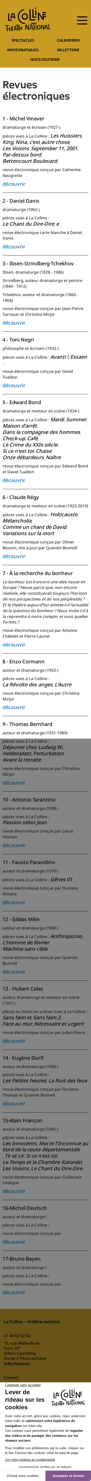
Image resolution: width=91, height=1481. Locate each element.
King (8, 142)
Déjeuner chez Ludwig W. (33, 747)
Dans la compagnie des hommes (41, 432)
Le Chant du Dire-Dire (28, 224)
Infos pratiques (22, 50)
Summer (76, 420)
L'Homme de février (26, 943)
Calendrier (68, 40)
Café (32, 438)
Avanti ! (59, 357)
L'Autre (63, 685)
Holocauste (63, 514)
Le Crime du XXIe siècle (30, 445)
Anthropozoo (66, 936)
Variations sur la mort (28, 533)
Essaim (78, 357)
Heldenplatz (17, 753)
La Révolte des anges (28, 685)
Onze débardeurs (23, 457)
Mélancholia (17, 521)
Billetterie (68, 50)
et (31, 1018)
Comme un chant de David (34, 527)
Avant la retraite (22, 760)
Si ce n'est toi (18, 451)
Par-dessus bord (22, 155)
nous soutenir (45, 59)
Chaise (44, 451)
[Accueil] (28, 19)
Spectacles (23, 40)
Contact (11, 1377)
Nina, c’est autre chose (42, 142)
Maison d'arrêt (20, 426)
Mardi (57, 420)
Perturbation (48, 753)
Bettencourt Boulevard (30, 161)
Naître (53, 457)
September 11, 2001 (54, 148)
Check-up (14, 438)
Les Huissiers (66, 136)
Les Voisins (16, 148)
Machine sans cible (25, 949)
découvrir (14, 184)
